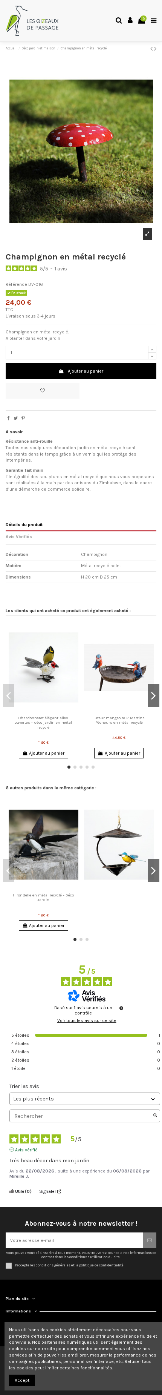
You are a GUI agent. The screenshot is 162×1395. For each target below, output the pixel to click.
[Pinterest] (23, 418)
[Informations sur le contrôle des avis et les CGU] (121, 1008)
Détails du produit (24, 524)
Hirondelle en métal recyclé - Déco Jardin (43, 897)
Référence (16, 284)
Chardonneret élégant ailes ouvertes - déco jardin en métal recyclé (43, 722)
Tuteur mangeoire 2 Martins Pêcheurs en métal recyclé (119, 720)
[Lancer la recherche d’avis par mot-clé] (155, 1116)
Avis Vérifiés (19, 536)
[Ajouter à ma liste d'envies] (42, 391)
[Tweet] (16, 418)
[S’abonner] (149, 1240)
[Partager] (8, 418)
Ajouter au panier (85, 371)
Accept (22, 1380)
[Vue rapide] (47, 710)
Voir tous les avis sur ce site (86, 1020)
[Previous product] (152, 49)
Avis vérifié (26, 1149)
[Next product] (155, 49)
